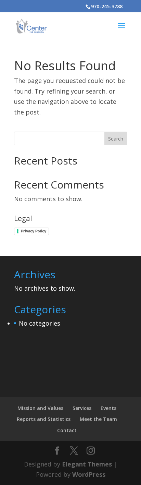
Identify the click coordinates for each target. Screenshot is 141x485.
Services (82, 408)
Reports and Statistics (43, 419)
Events (108, 408)
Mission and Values (40, 408)
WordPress (88, 474)
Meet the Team (98, 419)
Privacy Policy (33, 231)
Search (115, 138)
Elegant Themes (87, 464)
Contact (67, 430)
